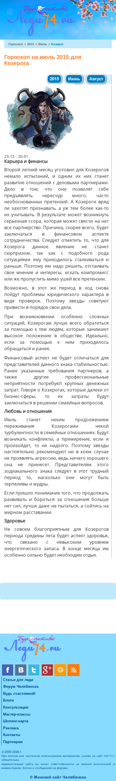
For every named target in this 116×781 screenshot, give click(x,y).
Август (96, 79)
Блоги (8, 700)
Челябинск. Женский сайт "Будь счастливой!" (39, 22)
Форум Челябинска (20, 686)
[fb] (8, 666)
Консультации (15, 707)
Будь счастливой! (19, 693)
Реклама (11, 727)
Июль (42, 44)
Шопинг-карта (15, 720)
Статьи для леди (18, 679)
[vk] (21, 666)
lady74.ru (109, 756)
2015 (30, 44)
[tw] (34, 666)
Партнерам (13, 741)
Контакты (11, 734)
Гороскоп (15, 44)
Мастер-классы (16, 714)
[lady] (58, 649)
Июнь (74, 79)
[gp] (47, 666)
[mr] (61, 666)
